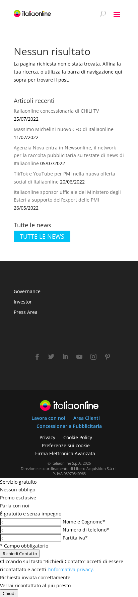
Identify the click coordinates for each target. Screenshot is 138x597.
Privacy (47, 437)
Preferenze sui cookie (66, 445)
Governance (27, 291)
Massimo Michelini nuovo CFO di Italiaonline (64, 129)
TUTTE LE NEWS (42, 236)
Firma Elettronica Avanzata (65, 453)
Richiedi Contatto (20, 554)
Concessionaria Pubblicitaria (69, 426)
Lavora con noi (48, 418)
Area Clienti (86, 418)
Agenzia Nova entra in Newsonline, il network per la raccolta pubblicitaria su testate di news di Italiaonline (69, 155)
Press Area (26, 312)
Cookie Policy (77, 437)
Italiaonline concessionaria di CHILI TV (56, 111)
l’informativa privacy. (71, 569)
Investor (23, 301)
